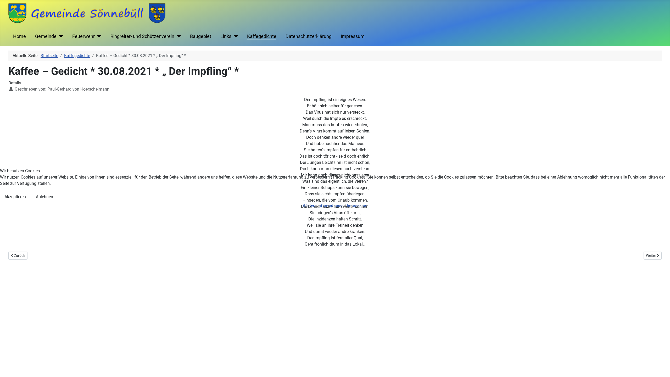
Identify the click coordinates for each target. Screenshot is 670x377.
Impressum (357, 205)
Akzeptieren (15, 196)
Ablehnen (44, 196)
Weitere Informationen (323, 205)
